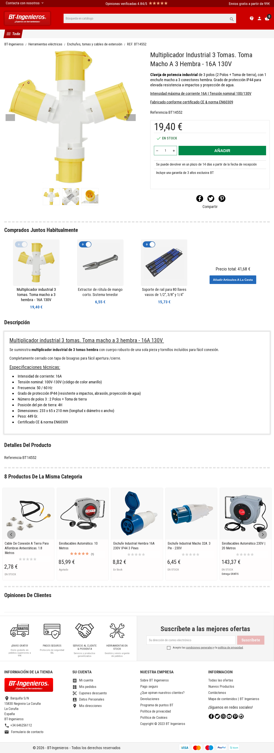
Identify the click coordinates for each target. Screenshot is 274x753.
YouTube (229, 716)
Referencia (159, 112)
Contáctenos (217, 692)
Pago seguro (149, 686)
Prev (10, 117)
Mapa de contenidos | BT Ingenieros (233, 699)
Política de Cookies (153, 717)
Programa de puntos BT (156, 705)
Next (131, 117)
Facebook (211, 716)
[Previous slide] (11, 534)
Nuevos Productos (221, 686)
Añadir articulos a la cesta (233, 279)
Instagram (241, 716)
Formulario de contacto (23, 732)
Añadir (222, 150)
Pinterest (222, 198)
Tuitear (211, 198)
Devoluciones (149, 699)
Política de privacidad (155, 711)
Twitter (217, 716)
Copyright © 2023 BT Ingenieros (162, 724)
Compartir (199, 198)
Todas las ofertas (220, 680)
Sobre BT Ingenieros (154, 680)
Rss (223, 716)
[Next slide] (262, 534)
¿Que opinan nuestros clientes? (162, 692)
